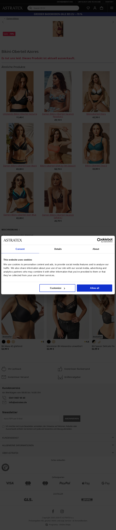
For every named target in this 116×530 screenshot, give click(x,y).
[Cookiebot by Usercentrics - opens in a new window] (99, 240)
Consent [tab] (20, 249)
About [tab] (96, 249)
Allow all (94, 288)
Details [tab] (58, 249)
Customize (55, 288)
